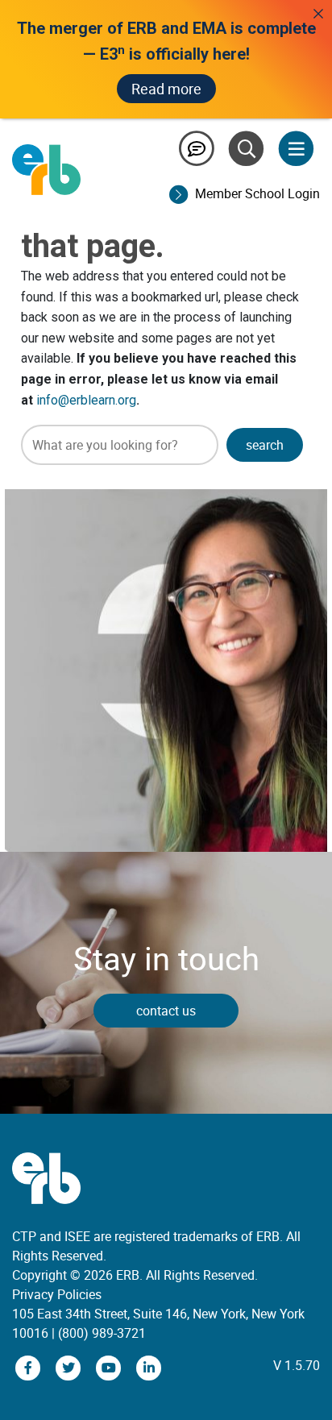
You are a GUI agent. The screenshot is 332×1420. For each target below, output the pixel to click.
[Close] (318, 13)
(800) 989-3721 (102, 1333)
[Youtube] (110, 1367)
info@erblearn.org (86, 400)
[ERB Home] (46, 168)
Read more (166, 88)
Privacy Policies (57, 1294)
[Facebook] (30, 1367)
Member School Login (257, 193)
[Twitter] (70, 1367)
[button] (264, 445)
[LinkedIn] (149, 1367)
